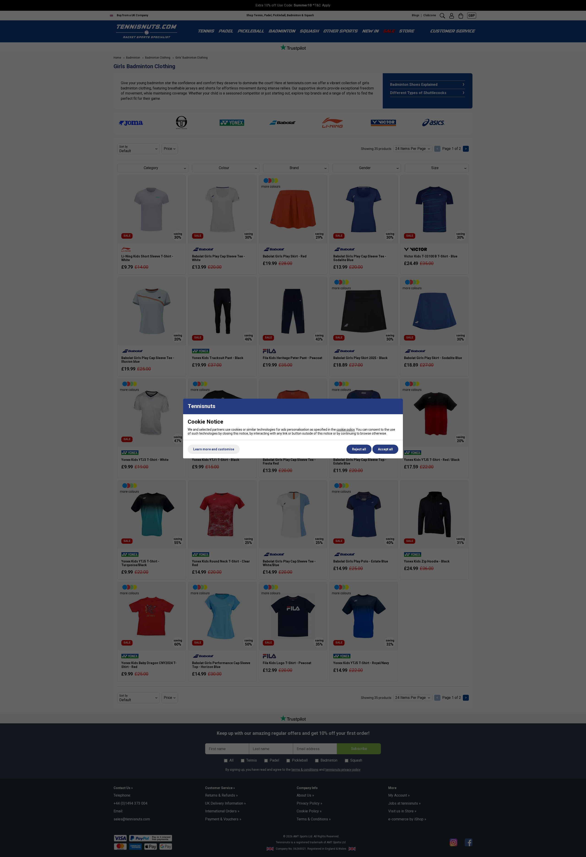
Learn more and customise (213, 449)
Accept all (385, 449)
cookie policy (345, 429)
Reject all (359, 449)
